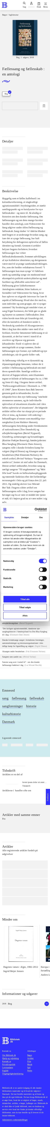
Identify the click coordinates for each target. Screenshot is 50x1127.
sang (5, 698)
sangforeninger (12, 706)
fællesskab (37, 698)
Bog (6, 94)
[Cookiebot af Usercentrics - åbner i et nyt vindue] (35, 509)
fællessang (19, 698)
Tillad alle (25, 599)
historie (31, 706)
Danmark (8, 722)
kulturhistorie (11, 714)
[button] (25, 1003)
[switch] (43, 569)
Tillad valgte (25, 607)
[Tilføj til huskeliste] (44, 106)
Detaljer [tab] (25, 517)
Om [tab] (41, 517)
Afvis (25, 615)
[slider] (25, 41)
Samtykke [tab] (9, 517)
